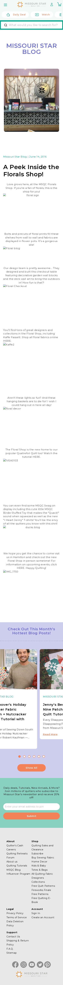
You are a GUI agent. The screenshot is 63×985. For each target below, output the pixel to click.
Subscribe (37, 853)
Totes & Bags (39, 869)
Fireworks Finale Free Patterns (41, 892)
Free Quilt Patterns (43, 885)
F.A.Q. (10, 948)
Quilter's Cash (14, 845)
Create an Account (43, 917)
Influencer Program (18, 873)
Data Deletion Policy (15, 923)
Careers (11, 849)
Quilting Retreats (16, 853)
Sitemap (11, 952)
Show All (31, 767)
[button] (5, 5)
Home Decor (39, 861)
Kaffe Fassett (12, 337)
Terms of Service (16, 917)
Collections (38, 881)
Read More (50, 734)
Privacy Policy (14, 913)
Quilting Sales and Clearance (42, 847)
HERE (7, 340)
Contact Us (13, 936)
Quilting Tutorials (16, 865)
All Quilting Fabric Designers (42, 875)
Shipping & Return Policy (17, 942)
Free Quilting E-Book (41, 900)
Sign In (36, 913)
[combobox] (31, 25)
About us (11, 861)
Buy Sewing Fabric (43, 857)
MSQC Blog (13, 869)
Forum (10, 857)
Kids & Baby (39, 865)
